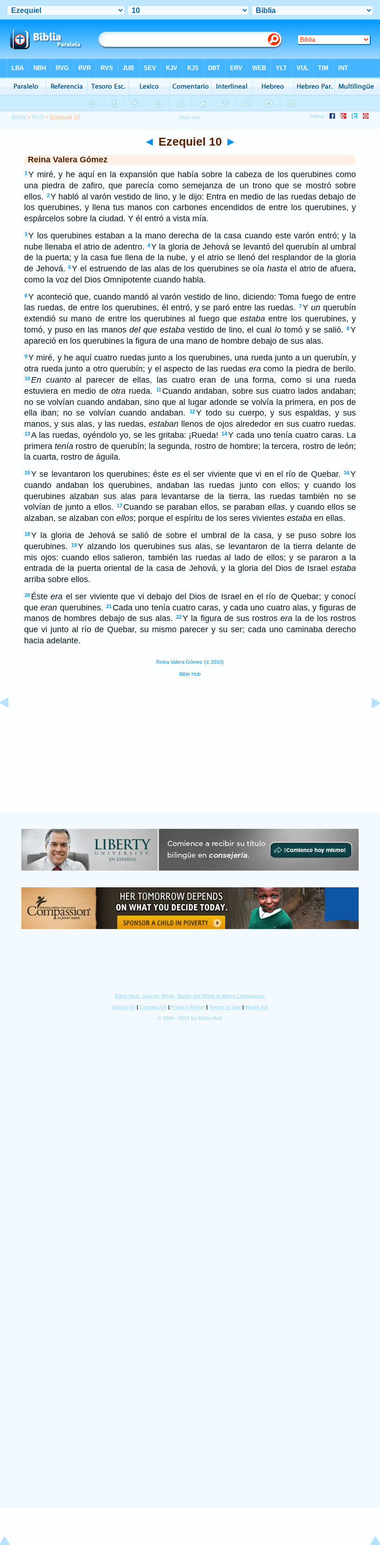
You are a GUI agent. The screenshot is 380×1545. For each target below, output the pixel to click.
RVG (38, 117)
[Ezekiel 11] (368, 723)
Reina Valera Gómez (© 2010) (190, 662)
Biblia (19, 117)
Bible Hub (190, 674)
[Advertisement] (190, 754)
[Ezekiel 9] (11, 723)
